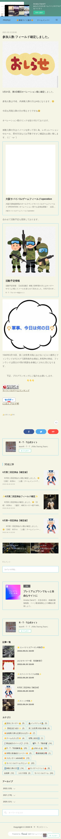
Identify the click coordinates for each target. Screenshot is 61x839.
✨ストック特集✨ (24, 700)
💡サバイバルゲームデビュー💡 (19, 763)
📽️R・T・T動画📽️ (42, 743)
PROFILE (7, 20)
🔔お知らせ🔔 (39, 748)
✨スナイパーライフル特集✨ (29, 674)
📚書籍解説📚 (43, 753)
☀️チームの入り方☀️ (14, 738)
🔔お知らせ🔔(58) (9, 414)
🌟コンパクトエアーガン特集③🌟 (31, 647)
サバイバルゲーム (43, 773)
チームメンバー (43, 20)
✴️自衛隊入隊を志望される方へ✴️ (19, 733)
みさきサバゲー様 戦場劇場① (29, 660)
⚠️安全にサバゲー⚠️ (14, 723)
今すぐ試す (39, 12)
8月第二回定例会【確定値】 (16, 472)
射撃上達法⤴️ (36, 738)
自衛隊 (9, 773)
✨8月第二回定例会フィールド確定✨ (20, 496)
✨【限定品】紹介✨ (14, 728)
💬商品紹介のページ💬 (16, 743)
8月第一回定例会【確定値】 (16, 520)
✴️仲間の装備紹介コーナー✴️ (18, 753)
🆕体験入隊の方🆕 (14, 768)
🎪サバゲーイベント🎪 (39, 768)
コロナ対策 (24, 773)
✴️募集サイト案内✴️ (24, 20)
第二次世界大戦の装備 (39, 728)
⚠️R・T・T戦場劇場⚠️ (15, 748)
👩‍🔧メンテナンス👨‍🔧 (38, 723)
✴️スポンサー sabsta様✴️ (16, 758)
